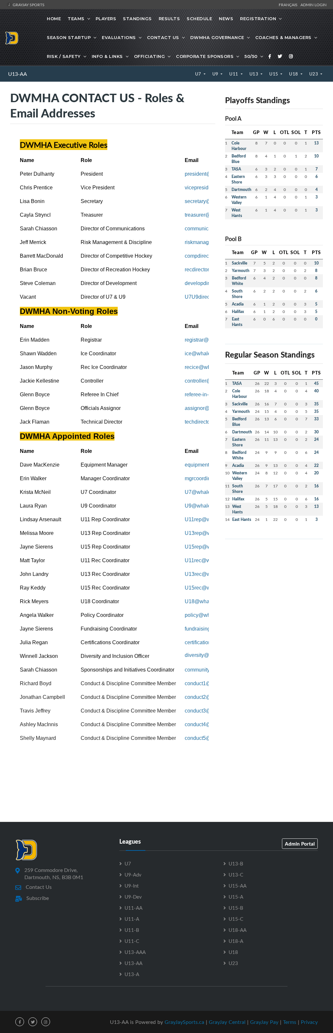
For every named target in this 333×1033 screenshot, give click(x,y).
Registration (258, 18)
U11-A (132, 919)
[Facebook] (270, 56)
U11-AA (133, 907)
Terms (289, 1022)
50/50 (251, 56)
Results (169, 18)
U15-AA (237, 885)
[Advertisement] (274, 585)
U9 (216, 74)
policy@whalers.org (208, 615)
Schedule (199, 18)
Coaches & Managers (283, 37)
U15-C (236, 919)
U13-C (236, 874)
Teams (76, 18)
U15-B (236, 907)
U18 (294, 74)
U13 (254, 74)
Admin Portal (300, 843)
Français (289, 4)
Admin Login (313, 4)
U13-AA (17, 73)
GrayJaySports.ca (184, 1022)
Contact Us (163, 37)
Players (106, 18)
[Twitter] (280, 56)
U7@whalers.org (204, 492)
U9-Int (132, 885)
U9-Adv (133, 874)
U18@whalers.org (206, 601)
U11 (234, 74)
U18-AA (237, 930)
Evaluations (119, 37)
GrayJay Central (227, 1022)
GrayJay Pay (264, 1022)
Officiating (149, 56)
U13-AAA (135, 952)
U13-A (132, 974)
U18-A (236, 941)
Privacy (309, 1022)
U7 (199, 74)
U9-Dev (133, 896)
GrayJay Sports (28, 4)
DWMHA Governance (217, 37)
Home (54, 18)
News (226, 18)
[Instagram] (291, 56)
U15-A (236, 896)
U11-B (132, 930)
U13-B (236, 863)
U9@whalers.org (204, 506)
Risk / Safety (64, 56)
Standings (137, 18)
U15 (274, 74)
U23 (314, 74)
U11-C (132, 941)
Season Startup (69, 37)
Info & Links (107, 56)
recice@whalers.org (208, 367)
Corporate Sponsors (204, 56)
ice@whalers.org (204, 353)
